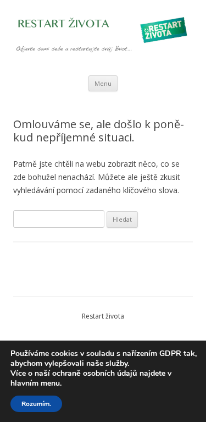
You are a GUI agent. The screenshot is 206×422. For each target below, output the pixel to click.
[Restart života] (103, 37)
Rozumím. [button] (36, 403)
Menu (103, 83)
